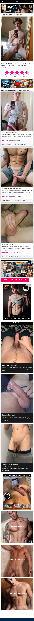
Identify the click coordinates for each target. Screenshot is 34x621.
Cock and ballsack (8, 415)
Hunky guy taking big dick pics (11, 188)
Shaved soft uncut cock (10, 465)
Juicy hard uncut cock (9, 365)
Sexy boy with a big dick (9, 132)
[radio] (7, 72)
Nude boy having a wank (10, 244)
